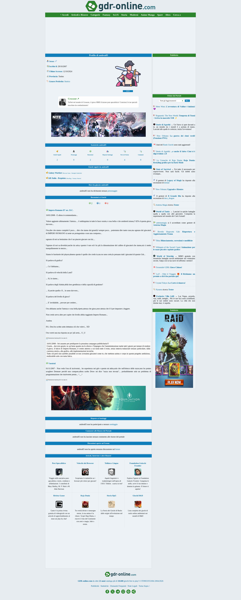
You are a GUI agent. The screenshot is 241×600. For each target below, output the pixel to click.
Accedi (64, 15)
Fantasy (106, 15)
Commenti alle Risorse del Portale (98, 431)
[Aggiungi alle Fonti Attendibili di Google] (129, 593)
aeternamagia (161, 223)
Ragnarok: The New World (167, 116)
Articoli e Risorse (79, 15)
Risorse (108, 456)
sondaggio (113, 424)
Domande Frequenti (118, 586)
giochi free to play (131, 581)
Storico (67, 81)
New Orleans (162, 136)
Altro (167, 15)
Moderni (134, 15)
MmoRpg (69, 178)
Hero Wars (160, 107)
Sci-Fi (116, 15)
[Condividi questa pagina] (134, 593)
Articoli (88, 456)
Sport (160, 15)
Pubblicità (174, 55)
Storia (124, 15)
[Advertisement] (120, 35)
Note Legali (132, 586)
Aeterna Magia (161, 205)
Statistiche (105, 586)
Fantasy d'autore (77, 178)
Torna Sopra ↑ (144, 586)
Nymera (159, 290)
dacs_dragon (169, 198)
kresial (166, 183)
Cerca (177, 15)
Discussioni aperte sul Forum (98, 443)
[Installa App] (123, 593)
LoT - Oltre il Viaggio (165, 274)
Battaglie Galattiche (76, 173)
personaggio (112, 191)
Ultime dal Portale (174, 96)
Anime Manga (148, 15)
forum (117, 449)
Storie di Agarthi (163, 151)
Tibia (158, 241)
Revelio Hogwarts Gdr (168, 232)
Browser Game (66, 173)
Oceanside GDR (162, 267)
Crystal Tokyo (161, 283)
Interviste (96, 456)
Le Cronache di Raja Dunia (169, 160)
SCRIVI (128, 91)
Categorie (95, 15)
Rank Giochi (168, 145)
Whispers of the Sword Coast (168, 247)
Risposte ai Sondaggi (98, 418)
